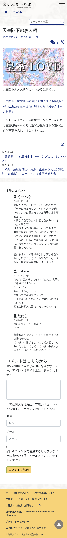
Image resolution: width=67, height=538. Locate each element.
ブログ (9, 499)
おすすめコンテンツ (44, 492)
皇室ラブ (33, 37)
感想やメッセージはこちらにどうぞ (27, 527)
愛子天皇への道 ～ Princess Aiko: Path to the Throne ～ (30, 513)
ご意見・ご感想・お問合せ (19, 505)
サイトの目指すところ (17, 492)
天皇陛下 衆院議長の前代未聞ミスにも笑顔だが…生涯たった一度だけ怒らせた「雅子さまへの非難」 (33, 106)
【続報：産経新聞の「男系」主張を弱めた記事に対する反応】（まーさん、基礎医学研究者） (33, 171)
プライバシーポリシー (17, 521)
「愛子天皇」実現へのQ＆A (32, 499)
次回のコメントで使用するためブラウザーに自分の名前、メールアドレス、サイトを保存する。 (32, 455)
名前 (9, 416)
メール (10, 431)
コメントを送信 (19, 469)
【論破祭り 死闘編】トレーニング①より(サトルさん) (34, 158)
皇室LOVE (16, 11)
